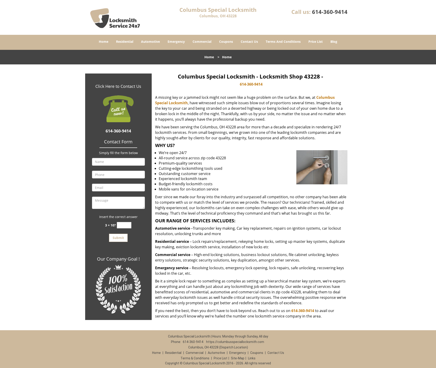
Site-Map (237, 358)
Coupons (226, 41)
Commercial (202, 41)
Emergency (176, 41)
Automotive (150, 41)
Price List (315, 41)
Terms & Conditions (195, 358)
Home (103, 41)
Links (251, 358)
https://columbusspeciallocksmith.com (235, 342)
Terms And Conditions (283, 41)
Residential (124, 41)
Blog (333, 41)
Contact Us (249, 41)
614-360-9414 (329, 11)
